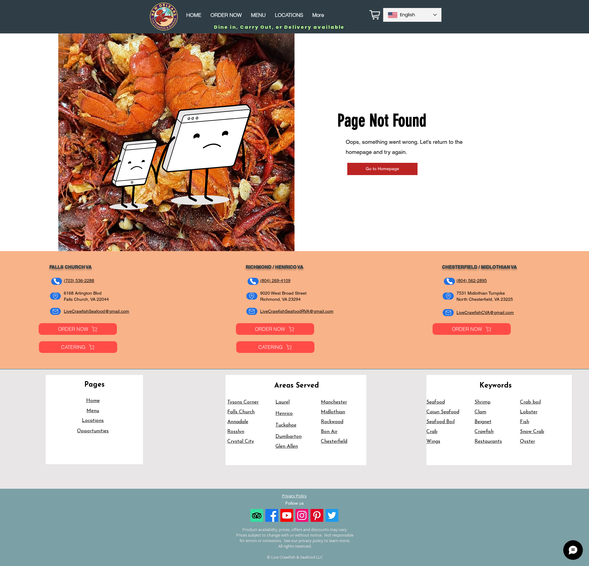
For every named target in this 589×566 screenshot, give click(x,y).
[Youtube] (286, 515)
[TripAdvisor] (256, 515)
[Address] (55, 296)
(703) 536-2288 (79, 280)
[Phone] (56, 281)
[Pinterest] (316, 515)
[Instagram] (301, 515)
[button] (78, 329)
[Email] (55, 311)
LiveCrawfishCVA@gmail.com (485, 312)
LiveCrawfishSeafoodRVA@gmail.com (296, 311)
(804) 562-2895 (471, 280)
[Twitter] (331, 515)
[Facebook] (271, 515)
